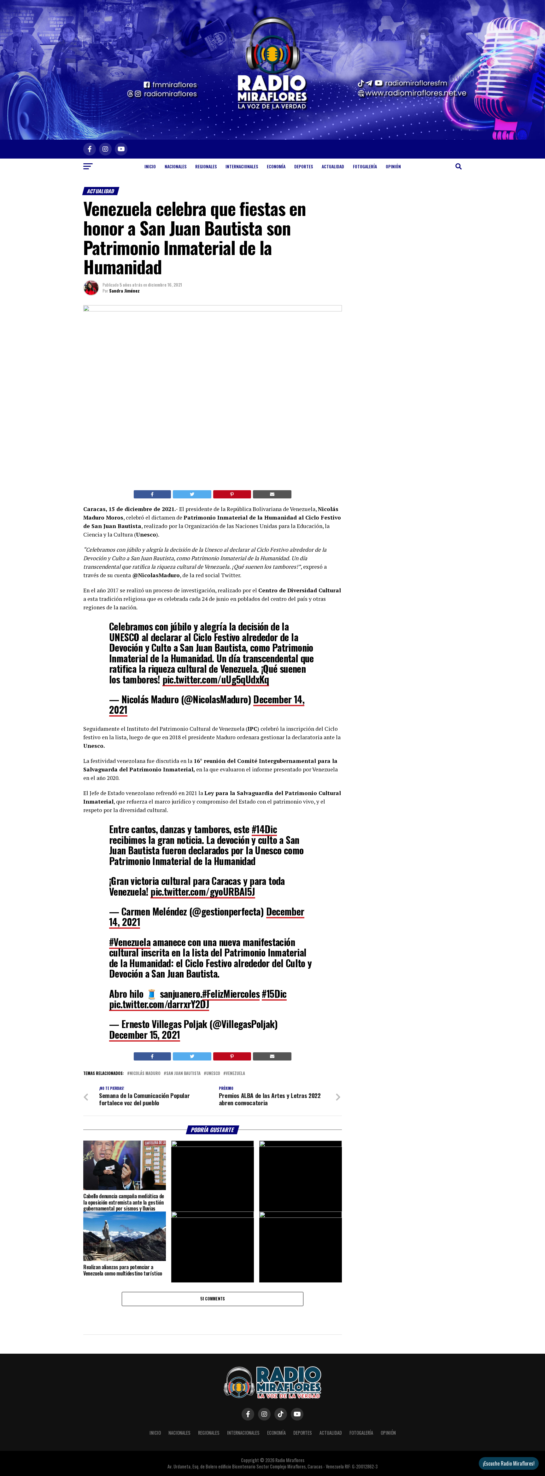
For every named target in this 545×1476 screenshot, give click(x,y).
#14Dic (264, 829)
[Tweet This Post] (192, 494)
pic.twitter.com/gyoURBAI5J (202, 891)
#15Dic (274, 993)
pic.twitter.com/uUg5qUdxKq (215, 679)
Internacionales (242, 166)
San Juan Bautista (183, 1074)
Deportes (303, 166)
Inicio (150, 166)
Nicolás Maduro (145, 1074)
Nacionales (175, 166)
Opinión (393, 166)
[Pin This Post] (232, 494)
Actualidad (333, 166)
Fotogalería (365, 166)
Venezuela (235, 1074)
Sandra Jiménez (124, 290)
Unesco (213, 1074)
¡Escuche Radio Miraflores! (509, 1463)
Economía (276, 166)
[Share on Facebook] (152, 494)
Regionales (206, 166)
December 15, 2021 (144, 1034)
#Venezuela (129, 942)
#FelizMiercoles (231, 993)
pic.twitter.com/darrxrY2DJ (159, 1004)
